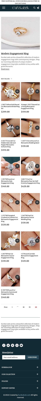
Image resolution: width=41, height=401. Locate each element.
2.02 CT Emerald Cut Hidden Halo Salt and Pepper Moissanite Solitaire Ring (8, 144)
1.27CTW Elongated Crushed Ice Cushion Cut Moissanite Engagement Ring (9, 218)
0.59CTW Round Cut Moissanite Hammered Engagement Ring (9, 292)
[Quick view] (17, 91)
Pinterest (12, 345)
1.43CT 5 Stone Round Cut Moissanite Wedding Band (30, 142)
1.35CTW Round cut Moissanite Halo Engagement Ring (8, 181)
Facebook (3, 345)
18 (23, 307)
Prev (5, 307)
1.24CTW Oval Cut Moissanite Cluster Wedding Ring (27, 217)
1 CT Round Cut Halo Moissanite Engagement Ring (29, 256)
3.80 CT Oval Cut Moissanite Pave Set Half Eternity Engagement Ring (30, 181)
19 (30, 307)
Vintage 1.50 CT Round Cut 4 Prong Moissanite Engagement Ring (30, 106)
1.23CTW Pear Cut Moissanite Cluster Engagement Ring (7, 256)
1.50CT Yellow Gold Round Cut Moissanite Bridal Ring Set (10, 106)
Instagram (17, 345)
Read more (5, 69)
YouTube (21, 345)
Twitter (8, 345)
